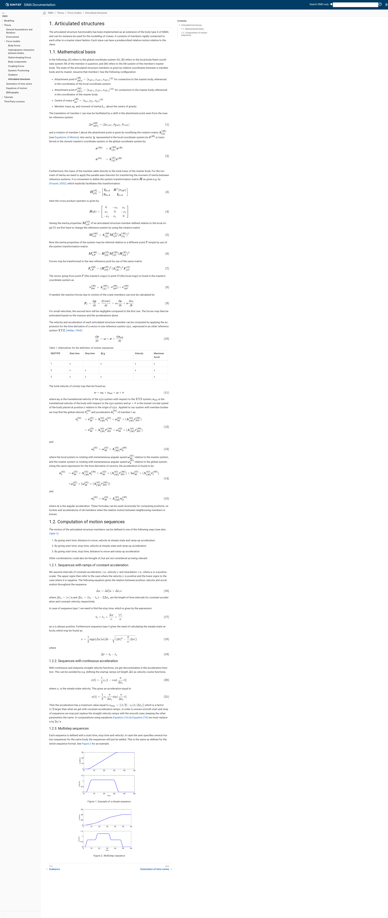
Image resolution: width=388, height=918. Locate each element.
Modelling (9, 20)
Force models (13, 41)
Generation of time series (19, 83)
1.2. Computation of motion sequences (194, 33)
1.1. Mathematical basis (192, 29)
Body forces (14, 45)
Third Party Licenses (14, 101)
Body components (17, 61)
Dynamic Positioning (18, 70)
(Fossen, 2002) (57, 183)
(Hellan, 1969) (74, 330)
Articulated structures (19, 79)
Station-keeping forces (19, 57)
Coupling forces (16, 66)
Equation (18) (140, 717)
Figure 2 (86, 743)
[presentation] (99, 71)
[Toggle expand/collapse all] (3, 13)
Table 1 (53, 533)
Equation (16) (121, 717)
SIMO (5, 16)
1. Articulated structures (190, 25)
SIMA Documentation (39, 5)
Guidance (13, 74)
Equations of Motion (66, 137)
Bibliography (12, 92)
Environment (12, 37)
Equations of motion (16, 88)
